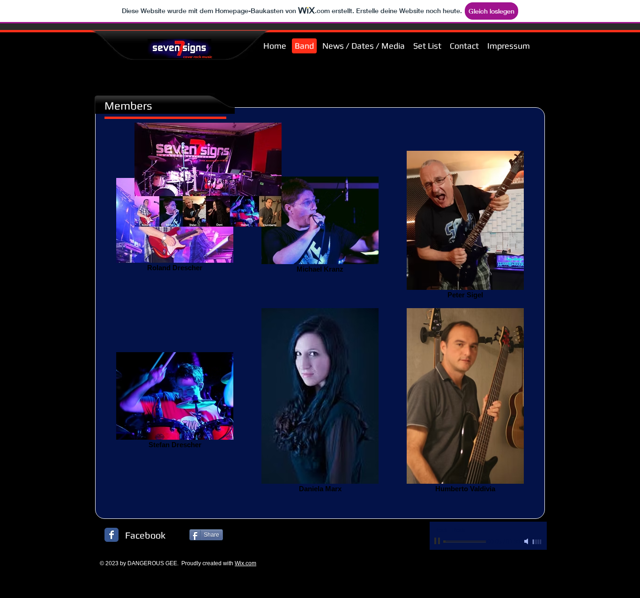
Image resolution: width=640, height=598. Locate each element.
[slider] (537, 541)
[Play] (438, 541)
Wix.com (245, 563)
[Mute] (527, 541)
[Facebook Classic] (111, 535)
